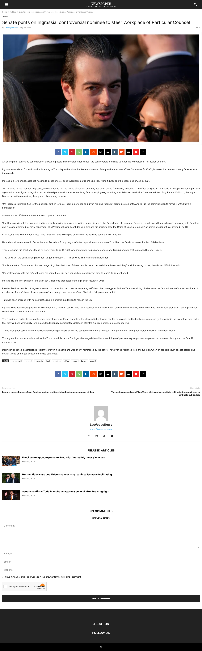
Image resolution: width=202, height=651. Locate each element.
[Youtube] (112, 436)
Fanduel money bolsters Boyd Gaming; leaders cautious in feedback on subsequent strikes (48, 392)
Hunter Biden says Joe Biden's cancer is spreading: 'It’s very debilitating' (67, 474)
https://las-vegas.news (101, 429)
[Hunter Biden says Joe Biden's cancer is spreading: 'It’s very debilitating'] (11, 478)
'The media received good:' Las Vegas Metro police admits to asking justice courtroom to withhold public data (155, 393)
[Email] (101, 152)
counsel (29, 361)
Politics (13, 12)
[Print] (108, 152)
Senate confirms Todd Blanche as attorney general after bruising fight (65, 491)
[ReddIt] (93, 152)
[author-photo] (101, 420)
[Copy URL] (143, 152)
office (66, 361)
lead (48, 361)
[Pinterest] (72, 152)
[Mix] (122, 152)
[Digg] (129, 152)
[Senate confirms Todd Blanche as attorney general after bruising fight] (11, 495)
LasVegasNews (11, 27)
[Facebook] (58, 152)
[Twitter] (65, 152)
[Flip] (136, 152)
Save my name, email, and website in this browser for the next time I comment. (43, 577)
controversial (17, 361)
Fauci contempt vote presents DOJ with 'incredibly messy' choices (63, 457)
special (93, 361)
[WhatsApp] (79, 152)
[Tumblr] (115, 152)
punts (75, 361)
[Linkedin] (86, 152)
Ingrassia (39, 361)
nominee (57, 361)
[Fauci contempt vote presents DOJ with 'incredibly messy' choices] (11, 461)
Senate (84, 361)
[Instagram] (97, 436)
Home (4, 12)
